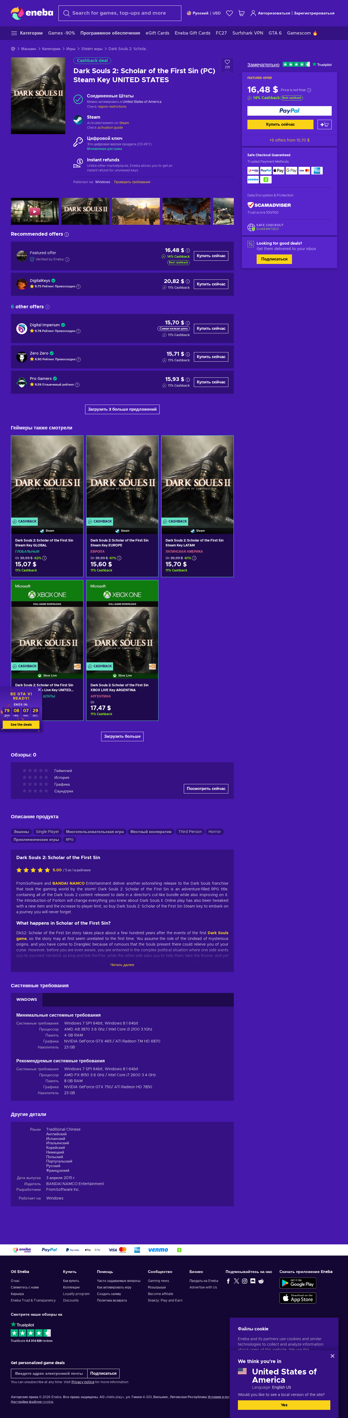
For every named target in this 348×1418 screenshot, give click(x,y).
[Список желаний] (229, 13)
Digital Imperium (45, 325)
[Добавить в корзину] (325, 124)
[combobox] (119, 13)
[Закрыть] (332, 1356)
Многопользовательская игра (95, 832)
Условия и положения (225, 1397)
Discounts (71, 1300)
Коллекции (71, 1287)
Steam (124, 123)
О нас (15, 1280)
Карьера (17, 1294)
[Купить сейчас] (289, 111)
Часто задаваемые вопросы (119, 1280)
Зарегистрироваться (314, 13)
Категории (51, 49)
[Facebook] (228, 1281)
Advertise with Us (203, 1287)
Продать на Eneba (203, 1280)
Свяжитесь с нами (25, 1287)
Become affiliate (160, 1294)
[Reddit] (261, 1281)
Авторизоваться (274, 13)
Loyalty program (76, 1294)
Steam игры (91, 49)
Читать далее (122, 965)
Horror (215, 832)
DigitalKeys (40, 281)
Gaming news (158, 1280)
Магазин (28, 49)
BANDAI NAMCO (68, 883)
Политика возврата (112, 1300)
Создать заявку (109, 1294)
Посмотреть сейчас (206, 789)
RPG (69, 840)
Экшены (21, 832)
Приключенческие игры (36, 840)
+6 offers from (289, 140)
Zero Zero (39, 353)
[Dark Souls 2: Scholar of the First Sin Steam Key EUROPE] (122, 478)
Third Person (190, 832)
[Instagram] (244, 1281)
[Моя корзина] (241, 13)
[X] (236, 1281)
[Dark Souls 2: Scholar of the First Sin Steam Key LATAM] (197, 478)
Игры (70, 49)
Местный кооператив (151, 832)
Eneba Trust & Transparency (33, 1300)
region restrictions (112, 106)
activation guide (110, 127)
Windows (54, 1198)
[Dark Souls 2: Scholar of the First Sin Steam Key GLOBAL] (47, 478)
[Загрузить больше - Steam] (78, 120)
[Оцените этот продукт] (34, 870)
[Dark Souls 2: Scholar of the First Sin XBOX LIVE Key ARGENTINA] (122, 622)
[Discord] (253, 1281)
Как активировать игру (114, 1287)
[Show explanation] (78, 286)
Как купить (71, 1280)
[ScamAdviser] (269, 205)
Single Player (47, 832)
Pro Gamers (41, 379)
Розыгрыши (157, 1287)
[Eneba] (32, 13)
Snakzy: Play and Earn (165, 1300)
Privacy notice (83, 1382)
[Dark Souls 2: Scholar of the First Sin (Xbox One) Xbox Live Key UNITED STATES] (47, 622)
